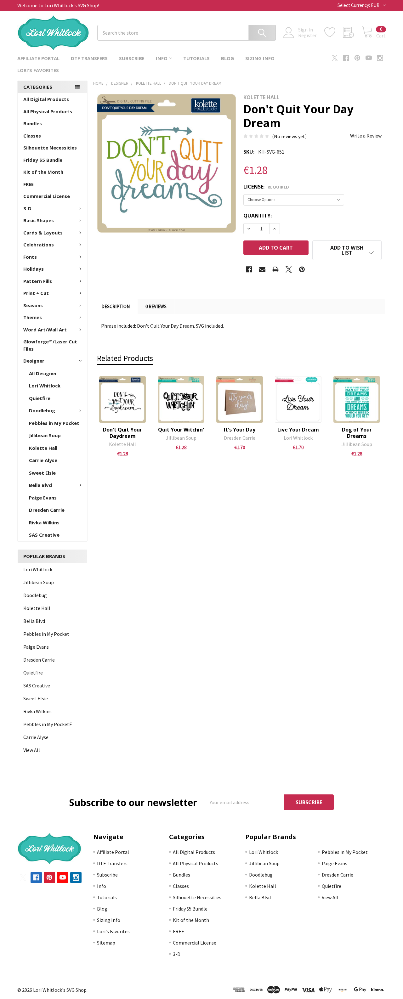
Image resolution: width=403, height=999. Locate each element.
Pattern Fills (37, 281)
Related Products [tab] (125, 358)
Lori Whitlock (44, 385)
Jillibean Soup (45, 435)
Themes (32, 317)
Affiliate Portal (38, 58)
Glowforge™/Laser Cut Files (50, 345)
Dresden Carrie (47, 510)
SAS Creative (44, 535)
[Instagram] (380, 58)
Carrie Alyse (43, 460)
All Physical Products (47, 111)
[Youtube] (368, 58)
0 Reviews (156, 306)
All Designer (43, 373)
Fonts (30, 257)
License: (266, 186)
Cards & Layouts (43, 232)
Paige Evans (43, 497)
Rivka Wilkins (44, 522)
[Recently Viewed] (352, 32)
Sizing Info (260, 58)
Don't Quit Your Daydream (122, 432)
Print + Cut (36, 293)
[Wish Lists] (333, 32)
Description (115, 306)
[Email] (262, 269)
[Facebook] (346, 58)
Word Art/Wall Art (45, 329)
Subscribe (132, 58)
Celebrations (38, 244)
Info (161, 58)
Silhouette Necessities (50, 147)
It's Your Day (239, 429)
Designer (33, 361)
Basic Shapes (38, 220)
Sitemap (106, 943)
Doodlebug (42, 410)
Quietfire (39, 398)
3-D (27, 208)
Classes (32, 136)
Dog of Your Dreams (357, 432)
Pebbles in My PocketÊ (47, 724)
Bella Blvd (40, 485)
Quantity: (257, 215)
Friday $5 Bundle (42, 160)
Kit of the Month (43, 172)
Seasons (33, 305)
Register (307, 35)
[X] (334, 58)
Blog (227, 58)
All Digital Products (46, 99)
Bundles (32, 123)
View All (31, 750)
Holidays (33, 269)
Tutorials (196, 58)
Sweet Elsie (42, 473)
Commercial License (46, 196)
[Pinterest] (357, 58)
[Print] (275, 269)
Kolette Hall (43, 448)
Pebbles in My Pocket (54, 423)
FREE (28, 184)
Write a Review (366, 136)
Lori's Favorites (38, 70)
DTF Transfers (89, 58)
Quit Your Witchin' (181, 429)
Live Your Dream (298, 429)
